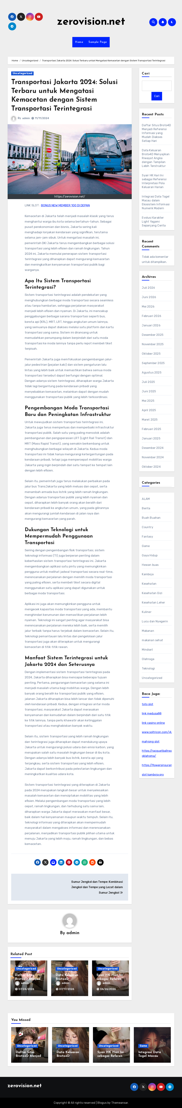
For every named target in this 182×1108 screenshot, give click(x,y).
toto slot (147, 704)
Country (147, 527)
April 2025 (149, 410)
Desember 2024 (153, 448)
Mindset (147, 649)
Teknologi (148, 668)
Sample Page (98, 42)
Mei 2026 (148, 306)
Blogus (102, 1102)
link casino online (153, 723)
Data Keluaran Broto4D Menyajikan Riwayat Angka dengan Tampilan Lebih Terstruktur (156, 158)
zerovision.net (91, 22)
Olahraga (148, 659)
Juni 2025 (149, 391)
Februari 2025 (151, 429)
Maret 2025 (149, 419)
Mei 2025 (148, 400)
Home (79, 42)
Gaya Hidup (149, 555)
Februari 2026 (151, 316)
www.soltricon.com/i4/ (157, 732)
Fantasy (147, 536)
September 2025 (153, 363)
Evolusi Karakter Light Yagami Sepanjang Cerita (154, 221)
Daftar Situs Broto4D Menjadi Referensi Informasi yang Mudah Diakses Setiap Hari (156, 133)
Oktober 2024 (151, 466)
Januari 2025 (151, 438)
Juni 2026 (149, 297)
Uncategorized (22, 73)
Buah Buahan (151, 517)
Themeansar (119, 1102)
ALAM (146, 499)
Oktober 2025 (151, 353)
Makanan (148, 630)
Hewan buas (150, 565)
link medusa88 (151, 713)
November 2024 (153, 457)
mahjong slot (150, 741)
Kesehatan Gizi (152, 593)
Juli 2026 (148, 287)
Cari (145, 73)
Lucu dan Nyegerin (155, 621)
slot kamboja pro (153, 774)
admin (26, 118)
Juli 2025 (148, 382)
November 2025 (153, 344)
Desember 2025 (152, 335)
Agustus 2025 (151, 372)
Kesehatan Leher (153, 602)
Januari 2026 (151, 325)
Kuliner (146, 612)
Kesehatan (149, 583)
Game (146, 546)
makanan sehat (152, 640)
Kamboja (147, 574)
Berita (146, 508)
